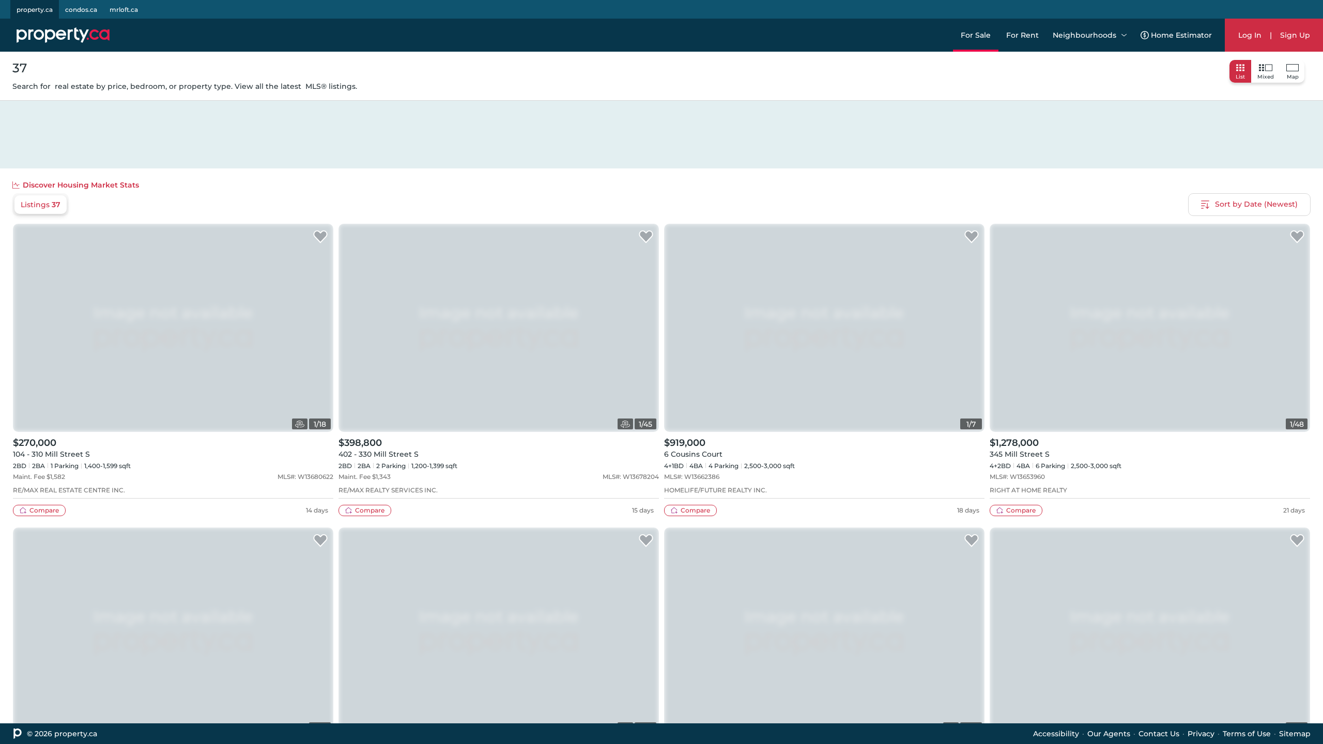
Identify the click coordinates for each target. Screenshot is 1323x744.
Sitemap (1295, 733)
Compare (44, 510)
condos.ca (81, 9)
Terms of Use (1247, 733)
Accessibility (1056, 733)
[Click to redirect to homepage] (63, 35)
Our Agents (1108, 733)
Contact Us (1159, 733)
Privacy (1201, 733)
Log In (1250, 35)
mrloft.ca (124, 9)
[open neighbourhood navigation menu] (1124, 35)
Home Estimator (1181, 35)
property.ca (35, 9)
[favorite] (320, 237)
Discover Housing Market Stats (81, 185)
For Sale (976, 35)
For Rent (1022, 35)
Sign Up (1295, 35)
